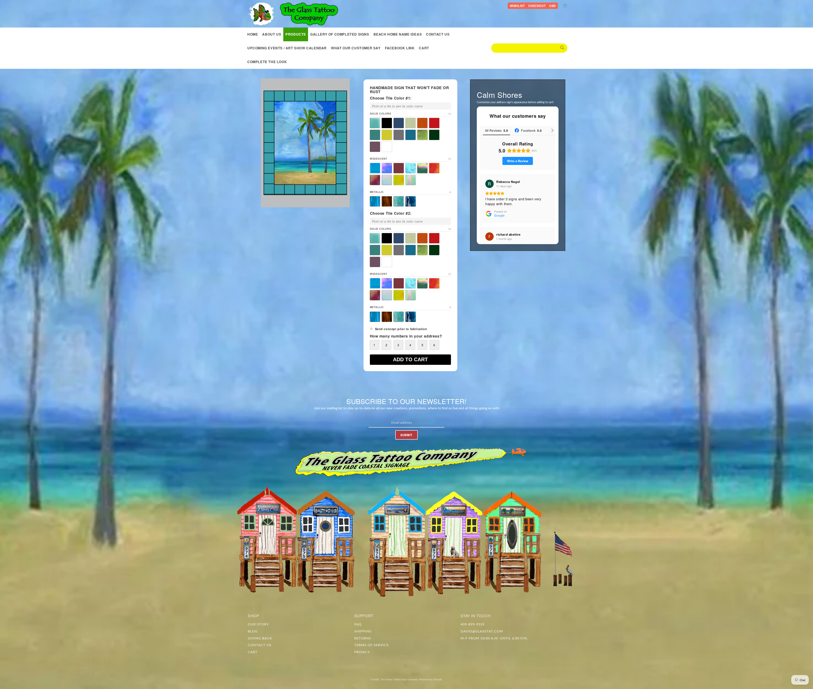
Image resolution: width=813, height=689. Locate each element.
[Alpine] (375, 123)
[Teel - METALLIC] (399, 201)
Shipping (363, 631)
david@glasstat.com (481, 631)
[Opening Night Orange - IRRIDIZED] (434, 168)
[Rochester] (375, 135)
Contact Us (259, 645)
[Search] (562, 48)
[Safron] (387, 135)
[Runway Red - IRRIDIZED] (375, 180)
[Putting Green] (434, 135)
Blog (253, 631)
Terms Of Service (371, 645)
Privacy (362, 652)
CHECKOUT (537, 6)
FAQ (358, 624)
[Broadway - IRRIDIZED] (387, 168)
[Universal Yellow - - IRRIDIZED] (399, 180)
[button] (295, 34)
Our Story (258, 624)
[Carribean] (399, 123)
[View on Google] (489, 184)
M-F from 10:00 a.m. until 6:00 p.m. (494, 638)
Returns (362, 638)
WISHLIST (517, 6)
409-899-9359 (472, 624)
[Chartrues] (410, 123)
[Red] (434, 123)
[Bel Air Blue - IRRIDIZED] (375, 168)
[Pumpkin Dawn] (422, 123)
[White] (387, 147)
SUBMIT (406, 435)
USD (552, 6)
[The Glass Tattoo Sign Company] (262, 13)
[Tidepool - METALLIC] (410, 201)
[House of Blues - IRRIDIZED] (410, 168)
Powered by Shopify (430, 679)
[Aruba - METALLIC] (375, 201)
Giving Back (260, 638)
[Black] (387, 123)
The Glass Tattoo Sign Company (399, 679)
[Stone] (399, 135)
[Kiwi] (422, 135)
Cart (252, 652)
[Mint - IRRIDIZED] (410, 180)
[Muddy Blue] (410, 135)
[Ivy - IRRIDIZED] (422, 168)
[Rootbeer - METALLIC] (387, 201)
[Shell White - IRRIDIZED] (387, 180)
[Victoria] (375, 147)
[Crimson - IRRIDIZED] (399, 168)
